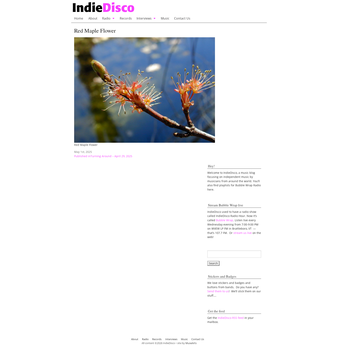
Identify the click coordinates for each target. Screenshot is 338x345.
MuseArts (191, 343)
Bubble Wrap (224, 220)
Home (78, 18)
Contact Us (182, 18)
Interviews (144, 18)
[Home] (142, 7)
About (92, 18)
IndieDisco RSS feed (231, 318)
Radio (106, 18)
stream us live (242, 233)
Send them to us (218, 291)
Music (165, 18)
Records (126, 18)
